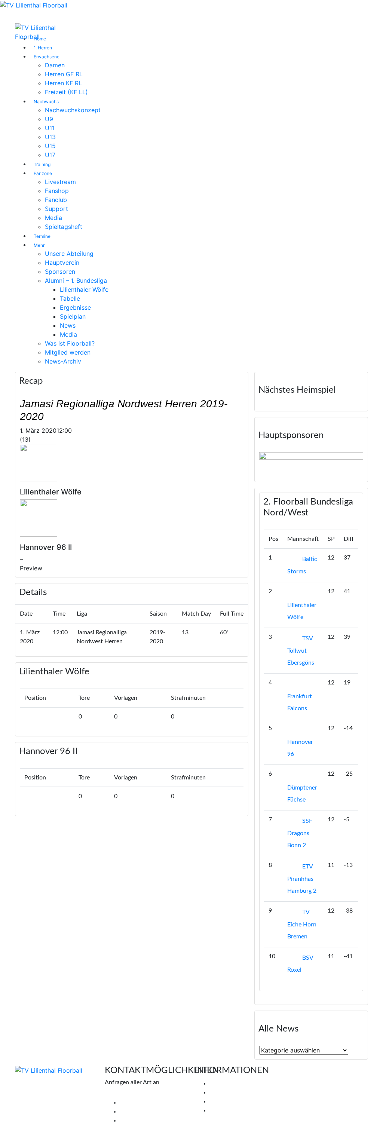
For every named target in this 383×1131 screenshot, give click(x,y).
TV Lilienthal (225, 1083)
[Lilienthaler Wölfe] (38, 462)
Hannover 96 (300, 748)
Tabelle (70, 298)
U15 (50, 146)
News (68, 325)
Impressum (223, 1101)
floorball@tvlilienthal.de (136, 1094)
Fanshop (57, 190)
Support (56, 208)
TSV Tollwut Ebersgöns (300, 650)
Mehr (39, 245)
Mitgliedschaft (228, 1092)
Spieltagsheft (63, 226)
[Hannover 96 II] (38, 517)
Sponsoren (60, 271)
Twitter (129, 1112)
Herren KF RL (63, 83)
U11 (50, 128)
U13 (50, 137)
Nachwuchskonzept (73, 110)
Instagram (132, 1121)
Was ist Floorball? (70, 343)
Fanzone (43, 173)
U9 (49, 119)
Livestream (60, 182)
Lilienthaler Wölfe (84, 289)
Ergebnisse (75, 307)
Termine (42, 236)
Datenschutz (226, 1110)
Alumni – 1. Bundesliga (76, 280)
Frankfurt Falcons (299, 702)
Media (53, 217)
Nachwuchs (46, 101)
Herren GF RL (64, 74)
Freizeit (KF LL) (66, 92)
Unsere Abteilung (69, 253)
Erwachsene (46, 56)
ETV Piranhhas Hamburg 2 (301, 879)
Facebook (132, 1103)
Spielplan (73, 316)
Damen (55, 65)
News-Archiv (63, 361)
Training (42, 164)
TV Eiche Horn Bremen (301, 924)
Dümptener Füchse (302, 794)
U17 (50, 155)
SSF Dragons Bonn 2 (299, 833)
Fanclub (56, 199)
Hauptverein (62, 262)
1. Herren (43, 47)
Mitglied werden (68, 352)
